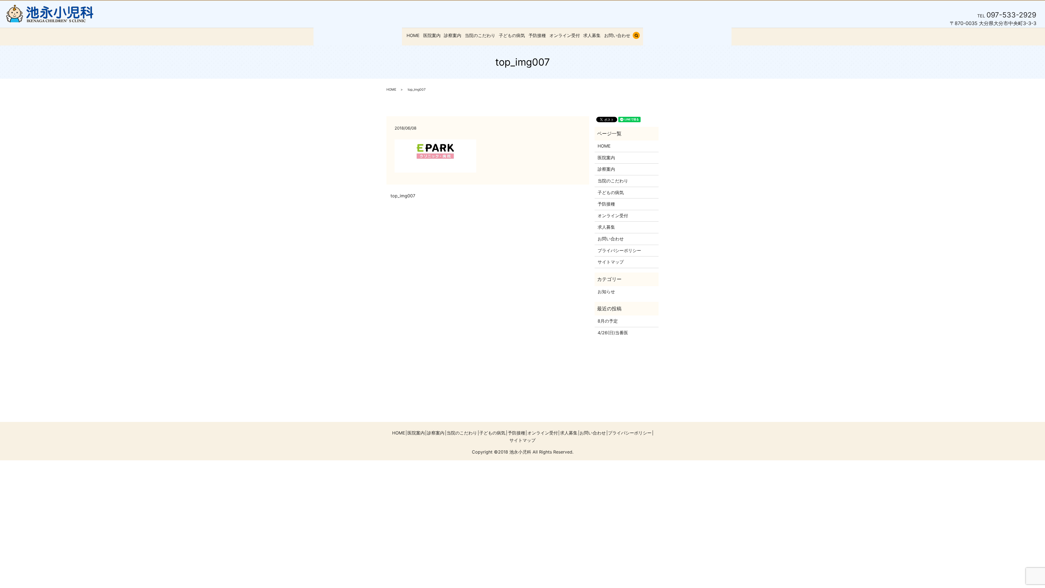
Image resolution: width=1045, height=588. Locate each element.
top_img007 (403, 195)
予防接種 (537, 35)
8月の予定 (608, 321)
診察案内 (452, 35)
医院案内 (432, 35)
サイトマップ (611, 262)
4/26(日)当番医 (613, 332)
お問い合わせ (617, 35)
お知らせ (606, 291)
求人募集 (592, 35)
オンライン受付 (564, 35)
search (639, 36)
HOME (413, 35)
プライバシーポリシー (619, 250)
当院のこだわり (480, 35)
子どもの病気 (512, 35)
